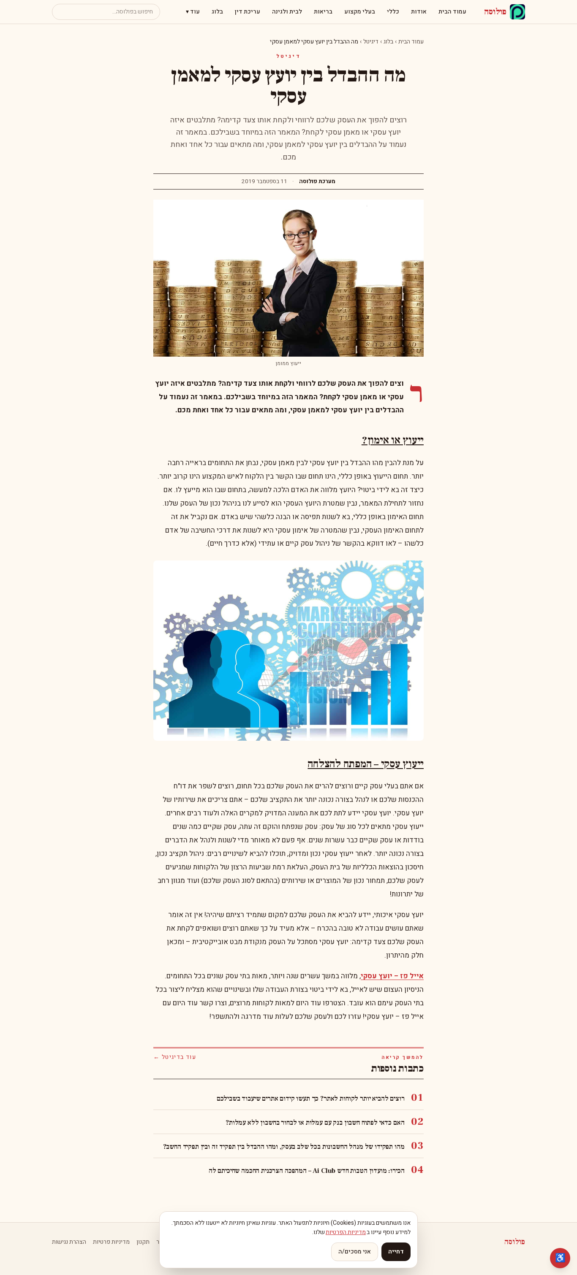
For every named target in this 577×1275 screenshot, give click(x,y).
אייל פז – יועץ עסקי (392, 976)
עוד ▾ (193, 11)
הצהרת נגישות (69, 1242)
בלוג (217, 11)
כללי (393, 11)
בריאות (323, 11)
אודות (419, 11)
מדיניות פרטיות (111, 1242)
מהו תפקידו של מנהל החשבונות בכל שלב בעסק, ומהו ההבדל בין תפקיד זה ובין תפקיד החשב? (284, 1146)
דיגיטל (370, 41)
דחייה (396, 1251)
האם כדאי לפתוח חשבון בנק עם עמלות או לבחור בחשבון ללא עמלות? (315, 1122)
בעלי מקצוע (359, 11)
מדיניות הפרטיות (346, 1232)
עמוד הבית (452, 11)
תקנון (143, 1242)
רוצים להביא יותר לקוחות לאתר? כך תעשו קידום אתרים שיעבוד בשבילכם (311, 1098)
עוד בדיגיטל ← (174, 1057)
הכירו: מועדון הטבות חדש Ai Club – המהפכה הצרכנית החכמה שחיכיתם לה (307, 1171)
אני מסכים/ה (354, 1251)
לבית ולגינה (287, 11)
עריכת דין (247, 11)
